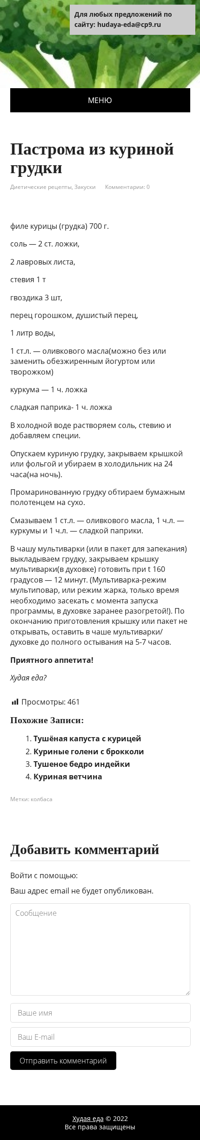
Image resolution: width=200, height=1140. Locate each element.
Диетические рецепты (41, 187)
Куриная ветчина (67, 776)
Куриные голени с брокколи (88, 751)
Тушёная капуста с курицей (87, 738)
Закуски (85, 187)
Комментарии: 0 (127, 187)
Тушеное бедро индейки (81, 764)
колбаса (42, 799)
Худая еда (88, 1118)
